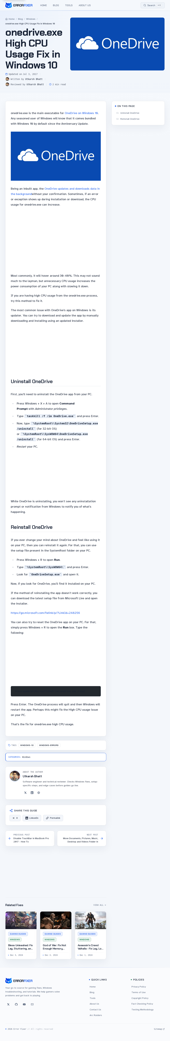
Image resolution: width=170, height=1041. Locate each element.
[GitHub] (16, 1004)
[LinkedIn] (32, 792)
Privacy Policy (138, 986)
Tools (69, 5)
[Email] (32, 1004)
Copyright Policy (139, 998)
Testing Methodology (142, 1009)
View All (98, 905)
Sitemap (158, 1029)
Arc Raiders (96, 1015)
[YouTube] (24, 1004)
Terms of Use (138, 992)
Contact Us (95, 1009)
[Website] (38, 792)
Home (43, 5)
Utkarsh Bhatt (33, 79)
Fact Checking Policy (142, 1003)
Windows (30, 19)
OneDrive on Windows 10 (81, 113)
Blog (56, 5)
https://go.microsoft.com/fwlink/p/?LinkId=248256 (45, 613)
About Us (85, 5)
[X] (25, 792)
